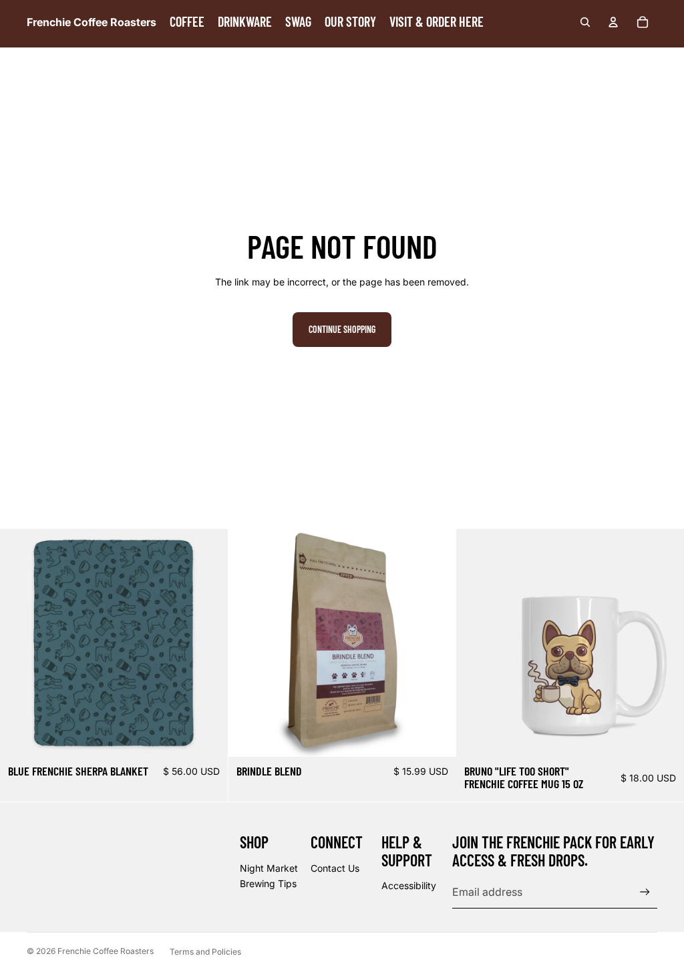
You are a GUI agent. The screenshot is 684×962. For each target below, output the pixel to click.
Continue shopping (342, 329)
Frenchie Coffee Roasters (105, 951)
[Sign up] (645, 892)
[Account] (613, 22)
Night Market (269, 868)
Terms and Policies (205, 952)
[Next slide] (664, 642)
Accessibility (408, 885)
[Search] (585, 22)
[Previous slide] (476, 642)
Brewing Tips (268, 883)
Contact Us (335, 868)
